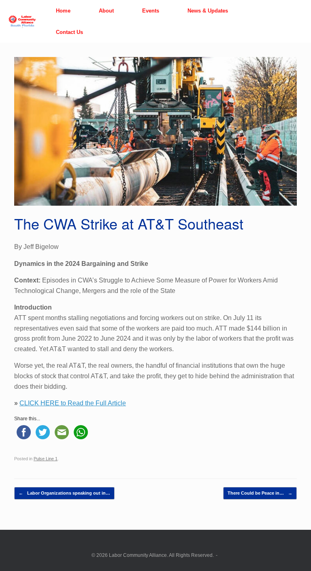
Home (63, 11)
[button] (299, 21)
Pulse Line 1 (46, 458)
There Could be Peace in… (260, 493)
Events (150, 11)
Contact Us (69, 32)
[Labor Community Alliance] (22, 21)
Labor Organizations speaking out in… (64, 493)
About (106, 11)
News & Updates (207, 11)
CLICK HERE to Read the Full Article (72, 403)
